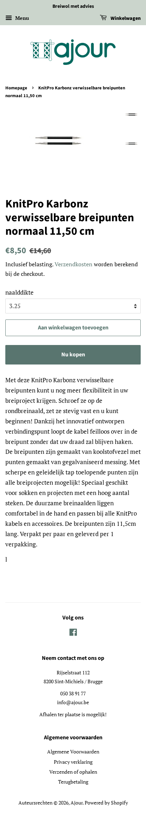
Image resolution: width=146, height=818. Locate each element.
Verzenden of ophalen (73, 771)
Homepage (16, 88)
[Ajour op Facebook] (73, 633)
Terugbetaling (73, 781)
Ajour (77, 802)
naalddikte (19, 292)
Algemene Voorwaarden (73, 751)
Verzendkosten (73, 264)
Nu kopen (73, 354)
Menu (21, 18)
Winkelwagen (125, 18)
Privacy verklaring (73, 761)
